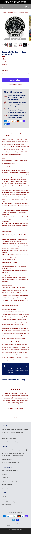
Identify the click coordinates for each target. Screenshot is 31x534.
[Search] (28, 7)
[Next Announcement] (28, 531)
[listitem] (15, 2)
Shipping (4, 61)
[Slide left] (3, 45)
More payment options (15, 84)
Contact (4, 496)
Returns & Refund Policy (8, 502)
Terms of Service (6, 505)
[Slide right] (28, 45)
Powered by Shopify (15, 523)
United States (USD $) (14, 512)
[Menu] (2, 7)
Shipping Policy (6, 499)
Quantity (4, 64)
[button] (14, 417)
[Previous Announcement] (3, 531)
